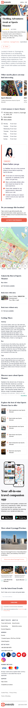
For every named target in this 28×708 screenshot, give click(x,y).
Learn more (4, 216)
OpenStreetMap (4, 227)
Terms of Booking (5, 696)
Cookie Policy (21, 609)
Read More (24, 395)
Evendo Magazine (5, 629)
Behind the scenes (17, 626)
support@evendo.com (7, 650)
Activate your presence (14, 220)
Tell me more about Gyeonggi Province (14, 559)
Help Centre (4, 681)
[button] (14, 246)
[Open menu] (26, 2)
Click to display (8, 117)
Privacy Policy (7, 610)
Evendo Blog (4, 626)
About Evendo (16, 623)
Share (6, 46)
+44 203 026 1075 (6, 647)
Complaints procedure (7, 684)
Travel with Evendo (6, 623)
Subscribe (14, 602)
